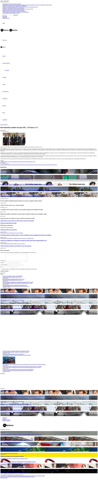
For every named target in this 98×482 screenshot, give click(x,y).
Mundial (14, 161)
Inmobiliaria (5, 119)
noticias (23, 161)
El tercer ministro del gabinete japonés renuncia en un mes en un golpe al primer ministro (26, 173)
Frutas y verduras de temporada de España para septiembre (14, 445)
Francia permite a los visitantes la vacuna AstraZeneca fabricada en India (21, 196)
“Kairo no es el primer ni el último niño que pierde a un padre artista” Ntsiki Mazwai (18, 370)
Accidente (6, 161)
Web (1, 266)
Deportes (4, 105)
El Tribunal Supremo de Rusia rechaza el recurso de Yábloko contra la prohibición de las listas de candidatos (25, 235)
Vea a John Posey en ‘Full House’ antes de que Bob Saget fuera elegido (16, 467)
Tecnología (7, 70)
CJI (8, 161)
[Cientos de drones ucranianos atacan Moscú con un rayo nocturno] (12, 243)
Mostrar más (2, 373)
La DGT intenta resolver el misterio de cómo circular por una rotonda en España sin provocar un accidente (22, 367)
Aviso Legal (5, 417)
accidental (2, 161)
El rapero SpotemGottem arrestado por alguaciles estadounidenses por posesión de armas (21, 434)
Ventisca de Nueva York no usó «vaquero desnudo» (15, 179)
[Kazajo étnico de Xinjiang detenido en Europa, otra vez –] (13, 279)
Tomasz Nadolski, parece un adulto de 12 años (11, 13)
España (4, 56)
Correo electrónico (4, 264)
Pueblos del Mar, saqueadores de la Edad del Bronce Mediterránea (14, 5)
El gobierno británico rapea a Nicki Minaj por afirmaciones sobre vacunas (16, 286)
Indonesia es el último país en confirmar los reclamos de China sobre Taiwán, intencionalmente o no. (23, 240)
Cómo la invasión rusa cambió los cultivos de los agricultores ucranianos (16, 352)
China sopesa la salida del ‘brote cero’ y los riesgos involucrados (15, 440)
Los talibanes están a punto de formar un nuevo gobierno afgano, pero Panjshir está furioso (26, 184)
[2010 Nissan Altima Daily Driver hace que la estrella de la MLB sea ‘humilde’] (13, 354)
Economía (4, 77)
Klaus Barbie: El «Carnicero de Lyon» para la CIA (12, 3)
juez (12, 161)
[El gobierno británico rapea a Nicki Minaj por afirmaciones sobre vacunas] (15, 285)
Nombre (2, 262)
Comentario (2, 260)
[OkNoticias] (9, 32)
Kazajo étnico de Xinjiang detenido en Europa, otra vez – (13, 280)
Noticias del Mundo (6, 63)
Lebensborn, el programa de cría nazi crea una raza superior (13, 7)
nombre (20, 161)
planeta (26, 161)
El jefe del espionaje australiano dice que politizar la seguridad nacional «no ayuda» (18, 283)
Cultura (4, 84)
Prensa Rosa (5, 98)
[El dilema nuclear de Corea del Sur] (6, 227)
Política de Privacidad (6, 420)
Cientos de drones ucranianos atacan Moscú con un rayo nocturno (15, 245)
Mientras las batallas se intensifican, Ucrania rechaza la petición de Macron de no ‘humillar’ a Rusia (29, 190)
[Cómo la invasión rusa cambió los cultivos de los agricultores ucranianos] (16, 351)
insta (10, 161)
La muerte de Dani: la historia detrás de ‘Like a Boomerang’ (14, 472)
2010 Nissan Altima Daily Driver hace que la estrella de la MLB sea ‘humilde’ (17, 355)
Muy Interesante (6, 91)
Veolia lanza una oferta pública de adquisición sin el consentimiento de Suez (18, 461)
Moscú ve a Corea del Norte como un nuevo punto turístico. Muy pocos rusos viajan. (18, 8)
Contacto (4, 418)
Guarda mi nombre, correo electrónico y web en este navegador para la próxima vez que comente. (19, 269)
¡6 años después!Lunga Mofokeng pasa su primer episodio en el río (15, 451)
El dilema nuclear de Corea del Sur (8, 229)
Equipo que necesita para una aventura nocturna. (12, 456)
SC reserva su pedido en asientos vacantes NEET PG (12, 277)
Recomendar (30, 161)
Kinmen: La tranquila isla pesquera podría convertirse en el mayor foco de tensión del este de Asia (20, 6)
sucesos (33, 161)
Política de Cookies (6, 419)
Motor (4, 112)
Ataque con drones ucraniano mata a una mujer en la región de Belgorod (16, 12)
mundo (17, 161)
